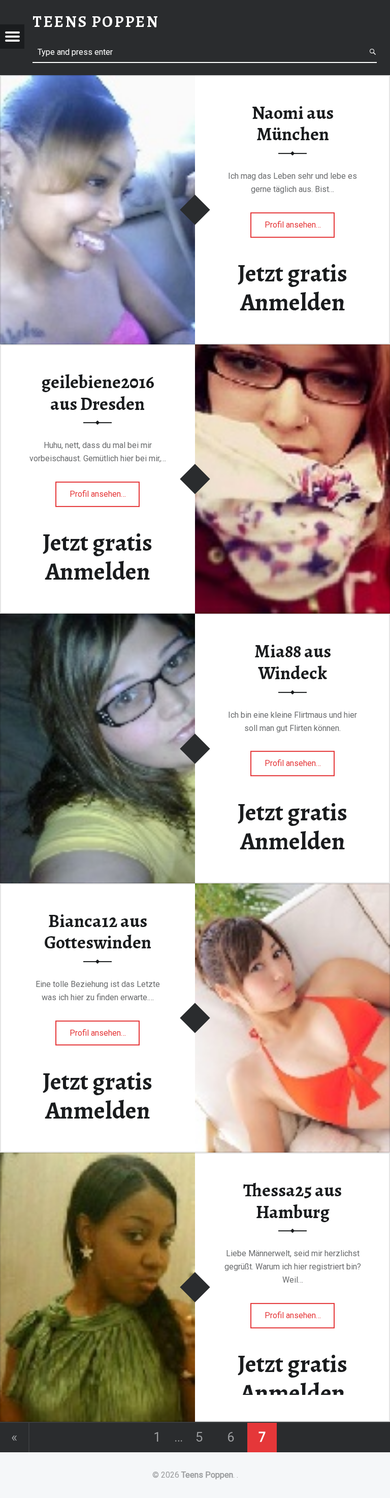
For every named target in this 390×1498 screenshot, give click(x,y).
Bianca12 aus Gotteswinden (97, 932)
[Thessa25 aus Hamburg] (97, 1159)
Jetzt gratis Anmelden (292, 288)
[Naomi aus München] (97, 81)
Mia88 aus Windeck (292, 662)
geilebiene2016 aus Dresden (97, 393)
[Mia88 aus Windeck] (97, 620)
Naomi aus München (293, 124)
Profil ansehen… (300, 228)
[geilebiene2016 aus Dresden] (292, 351)
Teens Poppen (207, 1475)
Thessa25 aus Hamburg (292, 1201)
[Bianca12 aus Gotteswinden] (292, 890)
